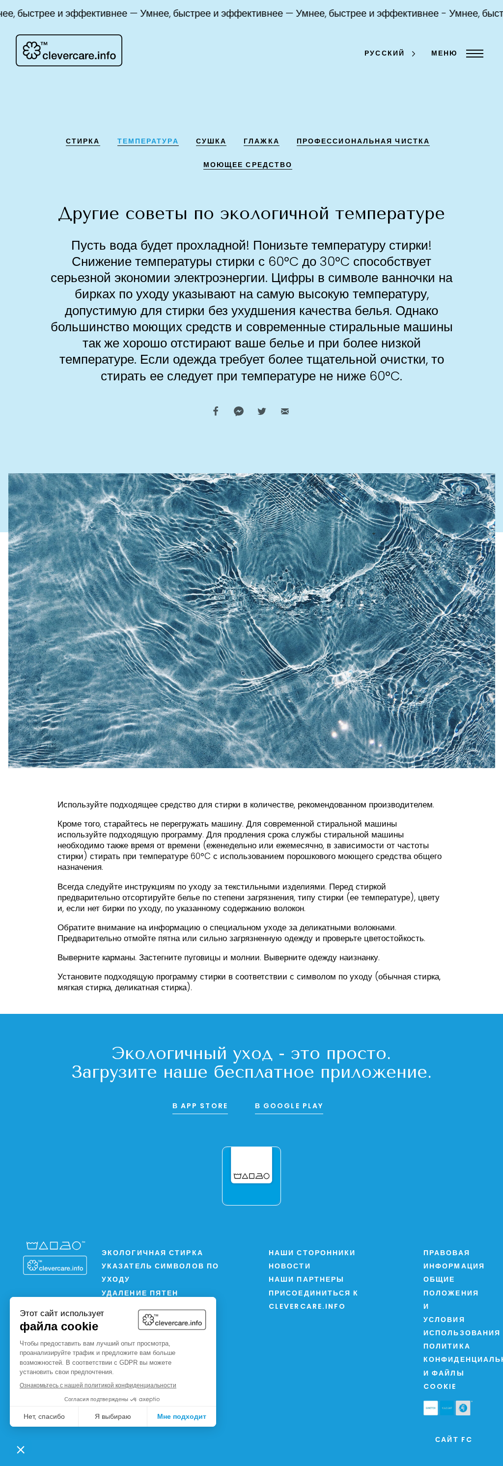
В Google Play (289, 1106)
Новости (290, 1266)
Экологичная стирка (152, 1253)
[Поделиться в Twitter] (262, 411)
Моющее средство (248, 165)
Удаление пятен (140, 1293)
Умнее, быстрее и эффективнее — (205, 14)
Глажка (261, 141)
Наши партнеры (306, 1280)
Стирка (83, 141)
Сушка (211, 141)
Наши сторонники (312, 1253)
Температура (148, 141)
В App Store (200, 1106)
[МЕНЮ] (472, 53)
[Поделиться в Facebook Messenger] (238, 411)
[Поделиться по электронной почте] (285, 411)
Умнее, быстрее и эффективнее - (359, 14)
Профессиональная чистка (363, 141)
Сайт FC (454, 1440)
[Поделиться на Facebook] (215, 411)
